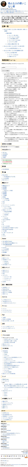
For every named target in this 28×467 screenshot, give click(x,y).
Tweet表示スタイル (7, 301)
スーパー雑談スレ (8, 368)
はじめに (4, 247)
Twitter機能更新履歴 (7, 244)
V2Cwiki (6, 352)
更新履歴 (4, 155)
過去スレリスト (6, 344)
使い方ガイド (5, 180)
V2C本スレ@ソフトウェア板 (11, 339)
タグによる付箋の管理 (11, 52)
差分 (13, 11)
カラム (4, 235)
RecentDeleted (5, 437)
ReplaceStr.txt (5, 289)
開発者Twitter (5, 379)
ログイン (21, 12)
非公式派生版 (5, 169)
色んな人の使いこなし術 (8, 320)
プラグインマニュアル (7, 403)
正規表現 (6, 214)
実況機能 (4, 192)
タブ (3, 203)
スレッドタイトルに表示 (14, 40)
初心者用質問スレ (8, 363)
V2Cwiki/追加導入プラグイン (9, 435)
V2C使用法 (5, 154)
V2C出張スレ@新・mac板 (10, 340)
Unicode (6, 218)
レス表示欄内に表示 (13, 38)
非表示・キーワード (7, 210)
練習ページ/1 (5, 442)
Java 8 (5, 392)
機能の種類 (9, 33)
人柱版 (4, 157)
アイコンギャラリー (7, 310)
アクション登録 (7, 208)
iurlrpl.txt (6, 261)
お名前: (3, 67)
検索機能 (4, 188)
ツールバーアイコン (7, 312)
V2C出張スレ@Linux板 (9, 342)
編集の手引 (5, 401)
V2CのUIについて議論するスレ (11, 367)
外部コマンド (5, 270)
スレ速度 (4, 231)
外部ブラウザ (5, 272)
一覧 (5, 12)
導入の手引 (5, 175)
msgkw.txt (6, 263)
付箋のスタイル (12, 56)
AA (3, 224)
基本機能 (4, 187)
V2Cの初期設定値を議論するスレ (12, 365)
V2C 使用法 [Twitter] (7, 241)
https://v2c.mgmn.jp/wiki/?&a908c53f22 (8, 9)
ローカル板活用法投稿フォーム (13, 48)
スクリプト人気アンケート (8, 328)
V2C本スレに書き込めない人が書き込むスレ (14, 362)
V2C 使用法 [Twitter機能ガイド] (9, 243)
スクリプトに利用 (13, 41)
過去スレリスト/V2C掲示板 (8, 373)
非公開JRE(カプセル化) (9, 176)
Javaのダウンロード (7, 390)
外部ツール (5, 294)
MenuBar (4, 440)
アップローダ (5, 381)
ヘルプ (16, 12)
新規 (2, 12)
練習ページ (5, 407)
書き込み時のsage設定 (7, 229)
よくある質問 (5, 178)
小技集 (4, 317)
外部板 (4, 197)
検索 (8, 12)
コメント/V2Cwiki (6, 430)
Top (1, 8)
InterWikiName (5, 447)
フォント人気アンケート (8, 326)
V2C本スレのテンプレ (7, 345)
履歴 (16, 11)
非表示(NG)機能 (8, 211)
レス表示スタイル (6, 299)
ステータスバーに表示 (14, 37)
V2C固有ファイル (6, 259)
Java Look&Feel (6, 219)
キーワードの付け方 (13, 54)
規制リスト (5, 406)
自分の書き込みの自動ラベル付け (10, 227)
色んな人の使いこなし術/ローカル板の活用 (14, 46)
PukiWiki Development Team (16, 464)
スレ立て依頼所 (7, 372)
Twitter (5, 354)
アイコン (4, 308)
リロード (23, 11)
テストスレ (6, 370)
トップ (2, 11)
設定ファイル (5, 258)
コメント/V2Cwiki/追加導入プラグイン (11, 433)
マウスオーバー (7, 278)
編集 (7, 11)
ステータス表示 (6, 226)
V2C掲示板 (5, 351)
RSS (3, 201)
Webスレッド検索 (8, 190)
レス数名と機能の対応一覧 (12, 44)
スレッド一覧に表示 (13, 35)
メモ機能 (4, 195)
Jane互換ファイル (6, 264)
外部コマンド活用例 (7, 292)
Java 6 (5, 395)
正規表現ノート (6, 287)
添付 (19, 11)
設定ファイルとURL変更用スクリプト (13, 357)
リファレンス (7, 280)
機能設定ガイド (6, 185)
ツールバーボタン (6, 206)
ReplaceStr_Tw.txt (6, 290)
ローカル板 (6, 200)
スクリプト (5, 275)
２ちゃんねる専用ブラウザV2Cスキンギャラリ (15, 387)
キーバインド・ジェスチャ (8, 205)
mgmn (6, 462)
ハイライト (6, 213)
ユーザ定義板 (5, 198)
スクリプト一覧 (7, 276)
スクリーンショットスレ (10, 360)
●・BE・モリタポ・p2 (7, 232)
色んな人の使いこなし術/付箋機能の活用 (13, 50)
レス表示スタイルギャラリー (9, 303)
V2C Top (4, 152)
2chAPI (4, 281)
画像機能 (4, 193)
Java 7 (5, 394)
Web (3, 273)
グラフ (4, 221)
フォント (4, 216)
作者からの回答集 (6, 319)
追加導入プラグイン (7, 404)
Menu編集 (25, 453)
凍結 (10, 11)
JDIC (3, 234)
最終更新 (12, 12)
